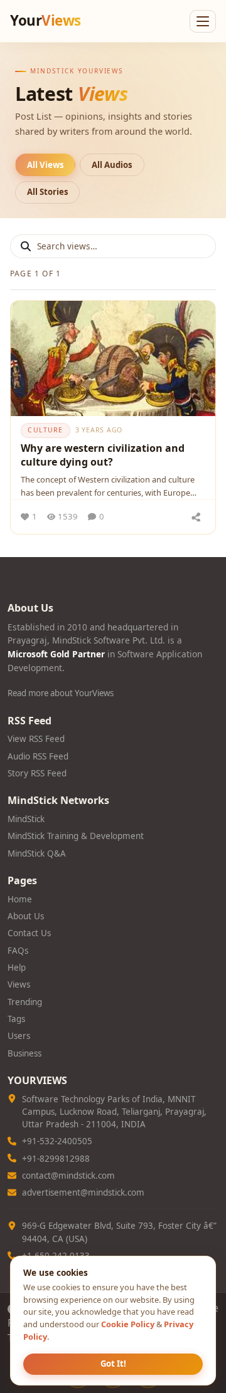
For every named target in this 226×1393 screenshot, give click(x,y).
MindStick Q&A (37, 853)
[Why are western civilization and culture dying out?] (113, 358)
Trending (25, 1002)
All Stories (47, 191)
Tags (16, 1019)
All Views (45, 164)
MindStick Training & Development (76, 836)
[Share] (195, 517)
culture (45, 429)
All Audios (112, 164)
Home (20, 899)
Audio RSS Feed (38, 756)
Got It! (113, 1363)
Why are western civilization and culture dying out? (103, 455)
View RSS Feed (36, 738)
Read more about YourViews (61, 693)
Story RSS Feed (37, 773)
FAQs (18, 950)
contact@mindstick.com (68, 1175)
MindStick (26, 819)
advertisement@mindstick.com (83, 1192)
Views (19, 984)
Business (24, 1053)
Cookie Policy (127, 1324)
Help (17, 967)
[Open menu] (203, 21)
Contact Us (29, 933)
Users (19, 1035)
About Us (26, 916)
